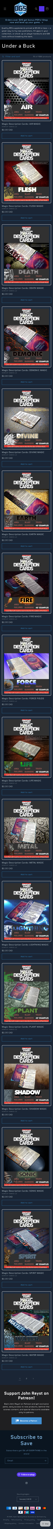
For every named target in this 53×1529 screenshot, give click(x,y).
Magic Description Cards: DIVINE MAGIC (23, 452)
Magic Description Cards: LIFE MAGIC (21, 780)
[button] (5, 8)
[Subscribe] (45, 1461)
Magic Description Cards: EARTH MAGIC (23, 534)
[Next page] (33, 1378)
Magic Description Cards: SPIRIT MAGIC (23, 1273)
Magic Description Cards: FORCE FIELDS (23, 698)
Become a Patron (28, 1421)
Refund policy (16, 1520)
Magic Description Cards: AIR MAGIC (21, 124)
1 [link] (19, 1378)
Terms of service (43, 1520)
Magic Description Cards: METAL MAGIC (23, 862)
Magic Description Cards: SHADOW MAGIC (24, 1109)
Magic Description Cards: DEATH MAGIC (23, 288)
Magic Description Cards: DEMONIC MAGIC (24, 370)
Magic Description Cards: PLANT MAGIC (23, 1027)
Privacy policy (29, 1520)
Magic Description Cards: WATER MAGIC (23, 1355)
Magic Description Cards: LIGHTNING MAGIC (25, 944)
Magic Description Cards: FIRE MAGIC (22, 616)
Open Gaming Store (20, 1517)
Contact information (26, 1523)
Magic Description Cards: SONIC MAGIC (23, 1191)
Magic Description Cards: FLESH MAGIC (23, 206)
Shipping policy (10, 1523)
